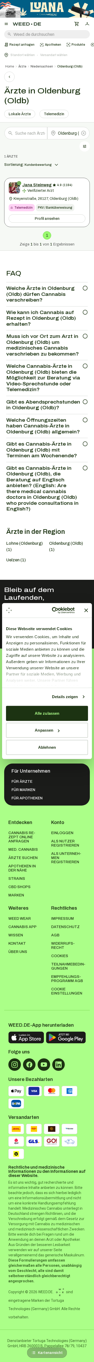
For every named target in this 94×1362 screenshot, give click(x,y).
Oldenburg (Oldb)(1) (66, 546)
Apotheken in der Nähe (22, 868)
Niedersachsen (42, 66)
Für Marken (23, 790)
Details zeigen (65, 696)
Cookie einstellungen (66, 991)
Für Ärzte (21, 782)
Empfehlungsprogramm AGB (67, 979)
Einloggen (62, 833)
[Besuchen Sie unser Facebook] (29, 1064)
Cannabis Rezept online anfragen (21, 837)
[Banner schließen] (86, 610)
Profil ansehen (47, 219)
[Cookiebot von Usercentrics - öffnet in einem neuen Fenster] (55, 610)
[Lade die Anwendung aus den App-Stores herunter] (26, 1037)
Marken (16, 895)
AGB (55, 935)
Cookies (59, 956)
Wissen (15, 935)
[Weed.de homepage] (27, 24)
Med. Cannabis (23, 850)
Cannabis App (22, 927)
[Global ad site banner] (47, 9)
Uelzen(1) (16, 560)
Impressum (62, 919)
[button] (47, 55)
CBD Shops (19, 887)
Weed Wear (19, 919)
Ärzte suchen (23, 858)
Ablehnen (47, 747)
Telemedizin (54, 114)
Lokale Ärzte (20, 114)
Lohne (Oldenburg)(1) (24, 546)
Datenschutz (65, 927)
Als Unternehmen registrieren (66, 858)
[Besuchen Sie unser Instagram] (14, 1064)
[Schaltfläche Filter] (84, 146)
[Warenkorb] (77, 24)
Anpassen (44, 730)
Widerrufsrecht (63, 946)
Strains (16, 879)
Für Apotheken (27, 798)
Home (9, 66)
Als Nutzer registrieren (65, 843)
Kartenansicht (50, 1353)
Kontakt (17, 943)
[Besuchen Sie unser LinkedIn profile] (58, 1064)
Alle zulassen (47, 713)
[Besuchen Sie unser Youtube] (44, 1064)
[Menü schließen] (6, 24)
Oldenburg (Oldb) (70, 66)
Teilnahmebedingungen (68, 966)
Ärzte (22, 66)
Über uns (17, 952)
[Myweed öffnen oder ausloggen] (87, 24)
